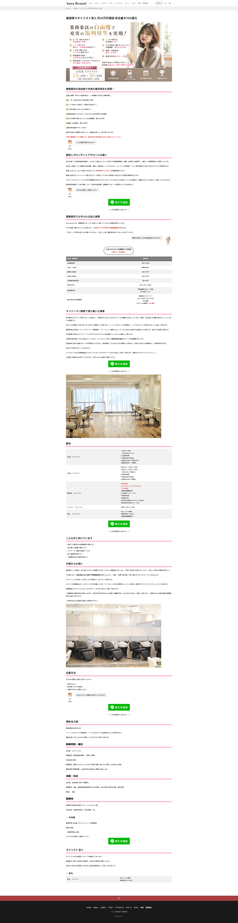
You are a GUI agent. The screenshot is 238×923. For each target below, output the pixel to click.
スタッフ (127, 3)
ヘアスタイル (118, 3)
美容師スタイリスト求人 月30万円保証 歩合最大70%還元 (88, 8)
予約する (159, 3)
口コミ (134, 3)
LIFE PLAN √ (119, 916)
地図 (139, 3)
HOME (91, 3)
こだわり (103, 3)
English (97, 3)
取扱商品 (145, 3)
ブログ (110, 3)
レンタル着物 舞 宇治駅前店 (119, 912)
